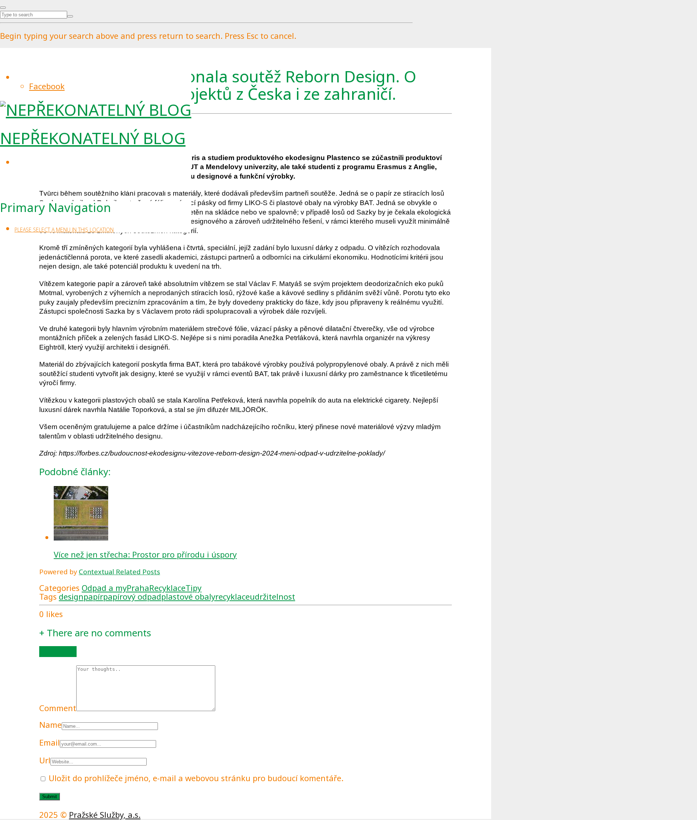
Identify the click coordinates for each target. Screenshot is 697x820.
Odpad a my (104, 587)
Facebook (47, 86)
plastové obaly (188, 596)
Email (49, 742)
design (71, 596)
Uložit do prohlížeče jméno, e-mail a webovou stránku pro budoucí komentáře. (196, 777)
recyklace (232, 596)
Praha (138, 587)
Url (44, 760)
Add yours (58, 651)
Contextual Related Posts (119, 571)
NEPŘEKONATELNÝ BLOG (93, 138)
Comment (57, 707)
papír (93, 596)
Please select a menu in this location (64, 229)
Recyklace (167, 587)
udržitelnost (272, 596)
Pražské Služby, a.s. (104, 814)
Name (50, 724)
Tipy (193, 587)
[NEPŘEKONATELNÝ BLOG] (95, 110)
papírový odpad (132, 596)
